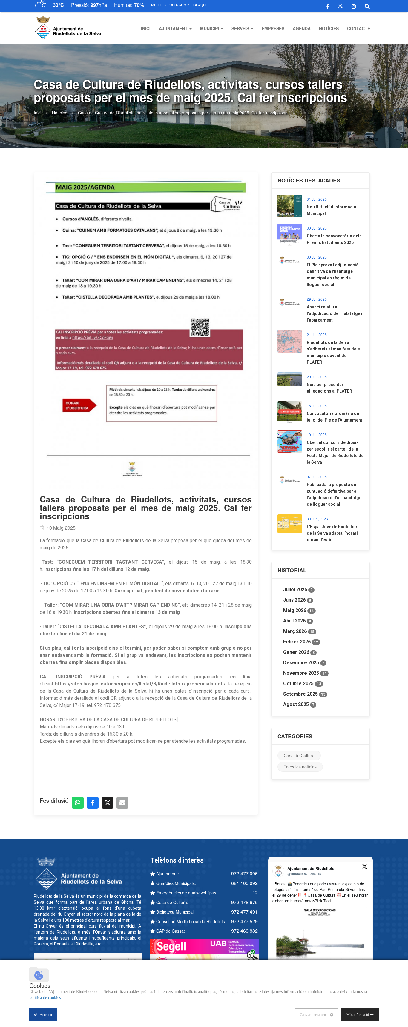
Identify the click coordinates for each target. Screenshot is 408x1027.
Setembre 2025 (304, 694)
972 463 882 (244, 930)
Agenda (302, 28)
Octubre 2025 (302, 683)
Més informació (357, 1015)
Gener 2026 (299, 652)
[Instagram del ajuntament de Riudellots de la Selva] (354, 6)
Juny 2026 (297, 600)
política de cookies (45, 997)
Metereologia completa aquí (178, 5)
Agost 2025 (298, 704)
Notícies (329, 28)
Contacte (358, 28)
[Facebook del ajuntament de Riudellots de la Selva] (327, 6)
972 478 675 (244, 902)
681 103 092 (244, 883)
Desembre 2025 (303, 662)
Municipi (210, 28)
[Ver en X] (364, 868)
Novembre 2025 (304, 673)
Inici (146, 28)
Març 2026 (298, 631)
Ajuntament (174, 28)
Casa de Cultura (299, 755)
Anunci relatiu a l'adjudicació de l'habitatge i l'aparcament (334, 313)
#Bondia (279, 883)
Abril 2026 (297, 621)
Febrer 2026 (300, 642)
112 (254, 892)
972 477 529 (244, 921)
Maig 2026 (298, 610)
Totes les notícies (300, 767)
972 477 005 (244, 873)
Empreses (273, 28)
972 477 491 (244, 911)
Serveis (240, 28)
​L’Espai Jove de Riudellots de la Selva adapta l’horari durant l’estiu (332, 533)
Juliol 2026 (297, 589)
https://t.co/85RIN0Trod (310, 900)
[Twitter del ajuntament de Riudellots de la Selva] (340, 6)
